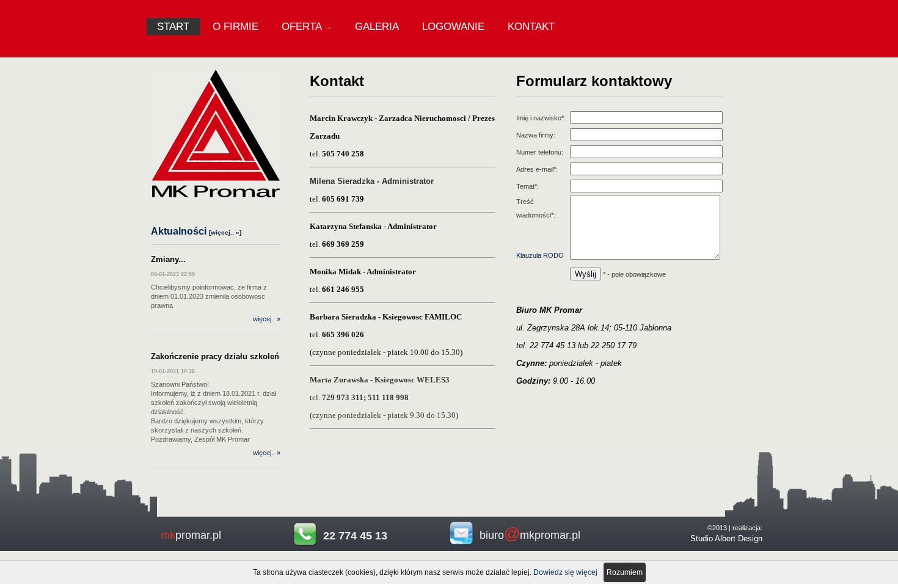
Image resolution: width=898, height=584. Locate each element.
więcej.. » (225, 232)
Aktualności (178, 231)
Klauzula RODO (540, 255)
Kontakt (531, 26)
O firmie (235, 26)
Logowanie (453, 26)
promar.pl (191, 535)
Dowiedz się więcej (565, 572)
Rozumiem (625, 572)
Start (173, 26)
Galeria (377, 26)
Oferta (302, 26)
